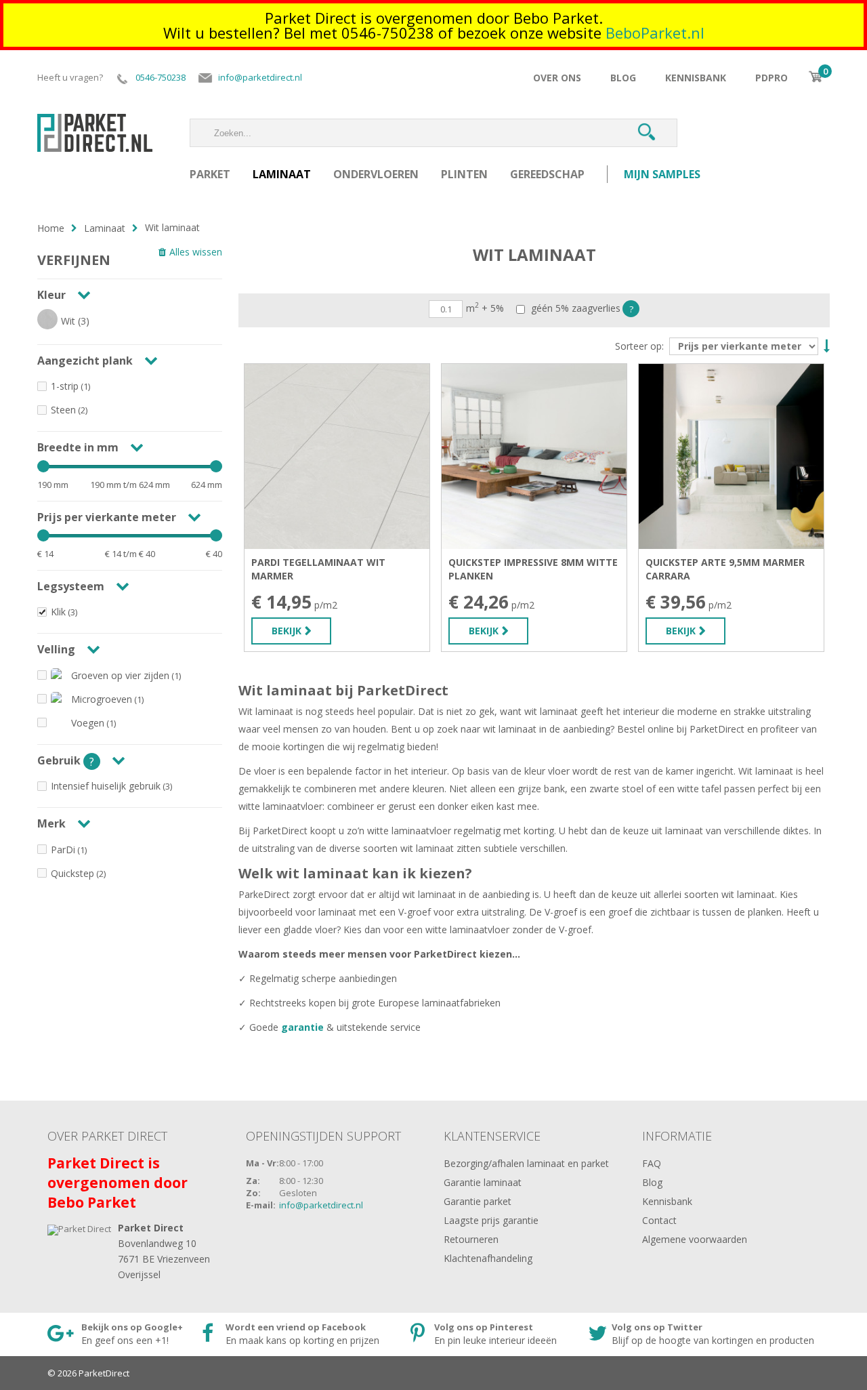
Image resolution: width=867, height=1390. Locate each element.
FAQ (651, 1163)
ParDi (63, 849)
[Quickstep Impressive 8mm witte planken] (534, 456)
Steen (63, 409)
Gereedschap (547, 174)
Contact (659, 1220)
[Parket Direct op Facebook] (294, 1334)
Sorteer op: (639, 346)
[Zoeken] (646, 133)
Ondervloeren (376, 174)
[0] (815, 76)
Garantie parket (477, 1201)
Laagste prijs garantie (491, 1220)
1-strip (65, 386)
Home (50, 228)
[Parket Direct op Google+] (112, 1334)
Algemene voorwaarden (694, 1239)
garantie (303, 1027)
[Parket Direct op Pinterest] (487, 1334)
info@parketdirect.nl (321, 1205)
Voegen (87, 722)
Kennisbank (695, 77)
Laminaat (282, 174)
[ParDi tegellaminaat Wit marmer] (337, 456)
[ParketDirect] (94, 127)
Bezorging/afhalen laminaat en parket (526, 1163)
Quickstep (72, 873)
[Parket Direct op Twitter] (692, 1334)
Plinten (464, 174)
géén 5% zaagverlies (574, 309)
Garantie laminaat (483, 1182)
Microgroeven (101, 699)
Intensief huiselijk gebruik (106, 785)
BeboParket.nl (655, 32)
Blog (623, 77)
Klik (58, 611)
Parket (210, 174)
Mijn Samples (662, 174)
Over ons (557, 77)
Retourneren (471, 1239)
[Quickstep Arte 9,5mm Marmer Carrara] (731, 456)
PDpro (771, 77)
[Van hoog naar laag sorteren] (825, 345)
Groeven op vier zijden (120, 675)
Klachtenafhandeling (488, 1258)
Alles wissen (195, 251)
